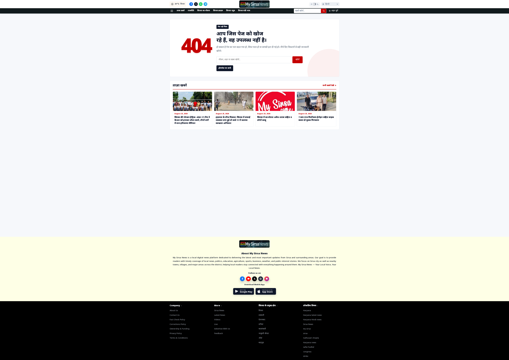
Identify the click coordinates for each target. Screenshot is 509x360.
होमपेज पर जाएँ (225, 68)
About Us (174, 310)
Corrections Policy (178, 324)
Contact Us (174, 315)
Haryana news (309, 342)
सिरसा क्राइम (218, 10)
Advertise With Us (222, 329)
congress (307, 352)
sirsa (305, 333)
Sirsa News (219, 310)
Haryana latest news (312, 315)
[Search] (323, 11)
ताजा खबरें (181, 10)
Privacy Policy (176, 333)
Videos (217, 320)
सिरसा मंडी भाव (244, 10)
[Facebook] (191, 4)
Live (216, 324)
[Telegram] (205, 4)
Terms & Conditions (179, 338)
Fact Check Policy (177, 320)
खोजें (297, 59)
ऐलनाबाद (262, 320)
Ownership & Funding (179, 329)
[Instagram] (266, 278)
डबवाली (261, 315)
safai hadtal (308, 347)
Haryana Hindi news (312, 320)
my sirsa (307, 329)
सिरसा (261, 310)
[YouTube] (248, 278)
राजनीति (191, 10)
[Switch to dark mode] (315, 4)
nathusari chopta (311, 338)
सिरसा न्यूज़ (230, 10)
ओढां (260, 338)
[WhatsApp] (201, 4)
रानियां (261, 324)
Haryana (307, 310)
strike (305, 356)
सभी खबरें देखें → (329, 85)
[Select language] (330, 4)
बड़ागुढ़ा (261, 342)
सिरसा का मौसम (203, 10)
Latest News (219, 315)
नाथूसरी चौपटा (264, 333)
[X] (196, 4)
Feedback (218, 333)
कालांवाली (262, 329)
